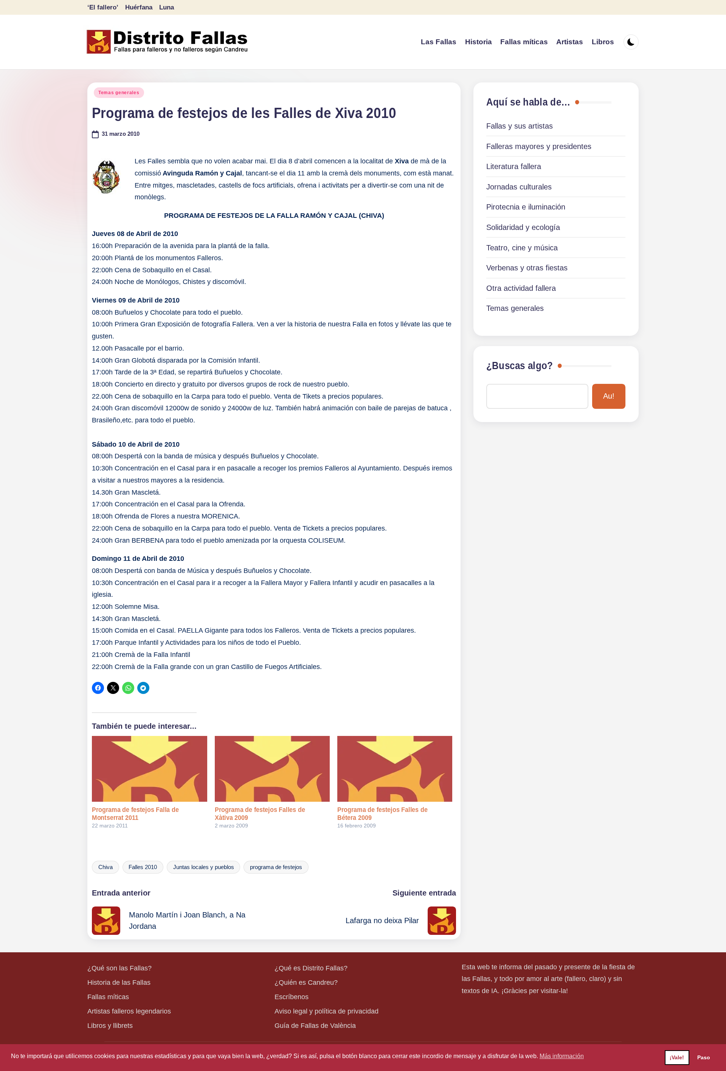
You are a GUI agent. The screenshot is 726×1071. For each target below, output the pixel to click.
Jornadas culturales (519, 187)
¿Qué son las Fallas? (119, 968)
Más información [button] (562, 1056)
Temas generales (119, 92)
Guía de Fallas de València (315, 1025)
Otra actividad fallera (521, 288)
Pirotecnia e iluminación (525, 207)
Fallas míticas (108, 997)
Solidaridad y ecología (523, 227)
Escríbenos (292, 997)
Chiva (105, 867)
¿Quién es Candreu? (306, 982)
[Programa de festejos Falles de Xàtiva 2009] (272, 769)
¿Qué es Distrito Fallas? (311, 968)
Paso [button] (703, 1057)
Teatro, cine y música (522, 248)
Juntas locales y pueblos (203, 867)
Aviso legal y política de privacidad (327, 1011)
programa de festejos (276, 867)
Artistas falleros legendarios (129, 1011)
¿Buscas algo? (519, 365)
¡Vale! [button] (677, 1057)
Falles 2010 (143, 867)
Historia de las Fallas (118, 982)
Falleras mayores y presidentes (538, 146)
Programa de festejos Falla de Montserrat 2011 (135, 813)
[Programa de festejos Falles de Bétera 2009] (394, 769)
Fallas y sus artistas (519, 126)
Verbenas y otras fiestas (527, 268)
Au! (608, 396)
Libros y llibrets (110, 1025)
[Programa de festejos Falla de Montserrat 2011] (149, 769)
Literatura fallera (513, 166)
